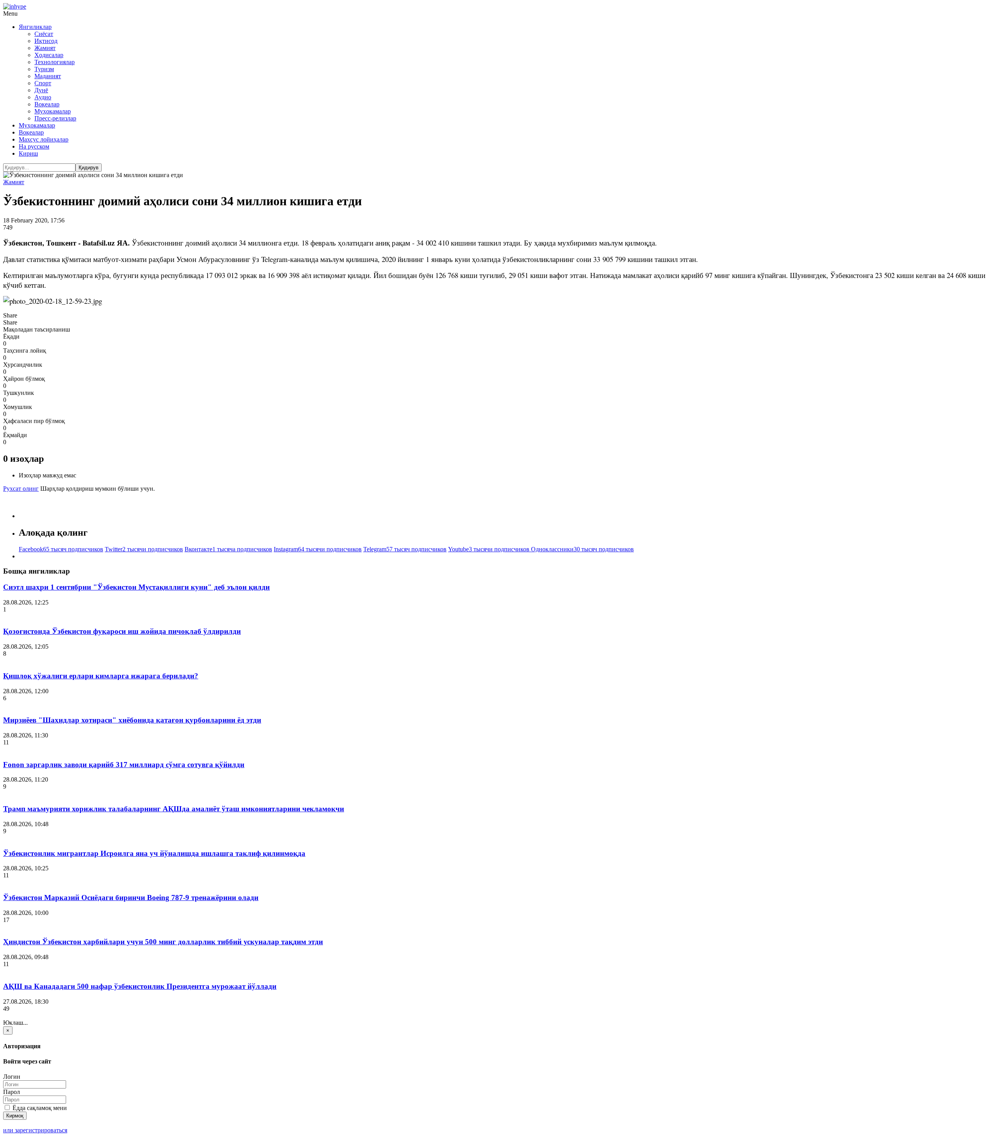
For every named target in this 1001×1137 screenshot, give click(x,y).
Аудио (42, 97)
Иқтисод (45, 41)
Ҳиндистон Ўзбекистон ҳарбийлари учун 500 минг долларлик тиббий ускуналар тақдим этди (163, 942)
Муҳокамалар (52, 111)
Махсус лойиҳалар (43, 139)
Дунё (41, 90)
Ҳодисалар (48, 55)
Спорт (42, 83)
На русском (34, 146)
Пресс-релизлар (55, 118)
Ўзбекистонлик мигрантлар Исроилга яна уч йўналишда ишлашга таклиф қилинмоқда (154, 853)
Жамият (45, 48)
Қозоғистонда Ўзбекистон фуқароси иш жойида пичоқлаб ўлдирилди (122, 631)
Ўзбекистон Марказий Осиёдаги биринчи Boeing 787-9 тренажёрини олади (130, 897)
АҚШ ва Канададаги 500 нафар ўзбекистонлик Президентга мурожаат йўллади (139, 986)
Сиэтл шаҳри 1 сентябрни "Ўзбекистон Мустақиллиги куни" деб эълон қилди (136, 587)
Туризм (44, 69)
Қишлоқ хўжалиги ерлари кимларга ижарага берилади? (100, 676)
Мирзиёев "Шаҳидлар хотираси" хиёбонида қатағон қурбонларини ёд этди (132, 720)
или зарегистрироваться (35, 1130)
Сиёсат (43, 33)
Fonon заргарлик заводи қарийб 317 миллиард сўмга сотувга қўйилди (123, 764)
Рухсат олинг (21, 488)
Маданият (47, 76)
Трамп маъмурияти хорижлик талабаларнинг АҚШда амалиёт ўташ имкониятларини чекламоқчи (173, 809)
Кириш (28, 153)
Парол (11, 1092)
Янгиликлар (35, 26)
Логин (11, 1076)
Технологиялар (54, 62)
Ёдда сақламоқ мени (39, 1108)
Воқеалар (46, 104)
